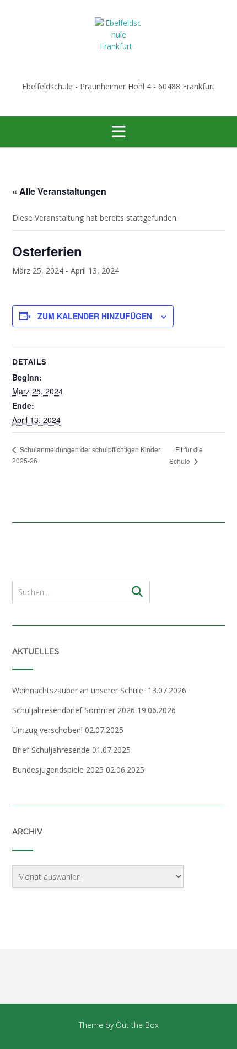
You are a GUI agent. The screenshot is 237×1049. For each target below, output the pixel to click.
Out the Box (137, 1025)
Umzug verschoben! (47, 730)
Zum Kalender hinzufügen (94, 316)
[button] (118, 131)
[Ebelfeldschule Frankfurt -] (118, 41)
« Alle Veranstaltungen (59, 191)
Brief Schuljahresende (51, 750)
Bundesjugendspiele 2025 (58, 769)
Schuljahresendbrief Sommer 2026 (73, 710)
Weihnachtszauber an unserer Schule (79, 690)
